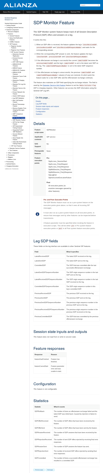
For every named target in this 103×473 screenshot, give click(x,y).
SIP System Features (17, 52)
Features (10, 34)
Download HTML (75, 12)
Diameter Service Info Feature (54, 85)
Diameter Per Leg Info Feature (19, 85)
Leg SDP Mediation (18, 98)
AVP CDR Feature (18, 62)
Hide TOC (45, 12)
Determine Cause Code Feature (19, 77)
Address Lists (12, 159)
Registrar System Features (16, 47)
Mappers (10, 157)
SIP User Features (16, 146)
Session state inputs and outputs (47, 106)
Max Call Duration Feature (18, 101)
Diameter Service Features (17, 148)
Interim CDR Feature (19, 96)
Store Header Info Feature (18, 138)
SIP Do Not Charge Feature (18, 123)
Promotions (11, 155)
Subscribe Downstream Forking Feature (19, 142)
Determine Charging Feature (18, 81)
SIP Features (13, 44)
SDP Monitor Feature (19, 118)
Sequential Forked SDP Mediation (18, 131)
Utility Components (13, 153)
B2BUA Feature (17, 68)
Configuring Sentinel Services (15, 27)
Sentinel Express (31, 12)
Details (38, 101)
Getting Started (10, 25)
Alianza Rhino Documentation (11, 12)
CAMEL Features (15, 42)
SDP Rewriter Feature (19, 120)
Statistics (39, 114)
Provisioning (9, 161)
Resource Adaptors (13, 31)
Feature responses (42, 109)
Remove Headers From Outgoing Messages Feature (19, 109)
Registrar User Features (18, 50)
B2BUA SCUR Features (17, 73)
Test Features (14, 150)
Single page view (59, 12)
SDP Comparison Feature (18, 114)
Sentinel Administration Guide (13, 23)
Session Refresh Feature (17, 135)
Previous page (39, 470)
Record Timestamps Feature (19, 105)
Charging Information (12, 166)
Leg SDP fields (41, 104)
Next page (50, 470)
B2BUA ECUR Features (17, 65)
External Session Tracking (18, 59)
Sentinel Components (12, 30)
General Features (15, 36)
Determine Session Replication (18, 55)
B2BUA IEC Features (19, 70)
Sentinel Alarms (10, 164)
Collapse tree (8, 168)
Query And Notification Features (16, 39)
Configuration (40, 111)
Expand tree (15, 168)
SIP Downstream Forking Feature (18, 127)
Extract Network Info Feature (19, 93)
